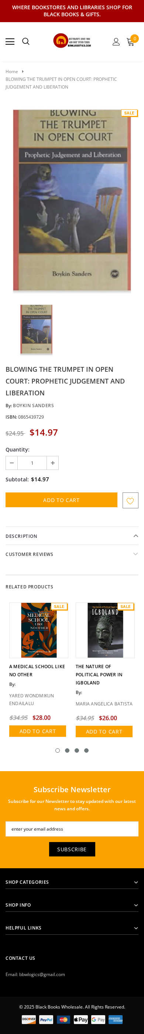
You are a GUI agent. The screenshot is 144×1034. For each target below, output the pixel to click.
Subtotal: (17, 479)
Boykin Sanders (33, 405)
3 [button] (77, 750)
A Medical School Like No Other (37, 670)
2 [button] (67, 750)
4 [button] (86, 750)
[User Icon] (116, 41)
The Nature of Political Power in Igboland (99, 674)
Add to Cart (38, 731)
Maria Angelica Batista (104, 704)
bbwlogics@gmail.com (42, 974)
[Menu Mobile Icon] (10, 41)
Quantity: (18, 449)
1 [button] (57, 750)
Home (12, 71)
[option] (72, 201)
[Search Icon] (26, 41)
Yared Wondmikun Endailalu (31, 700)
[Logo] (72, 39)
